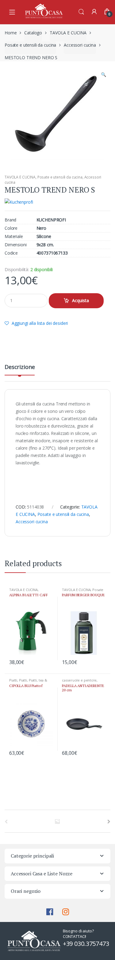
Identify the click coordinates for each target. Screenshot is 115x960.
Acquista (80, 300)
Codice (11, 253)
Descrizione (20, 367)
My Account (94, 12)
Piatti (13, 680)
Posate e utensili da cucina (30, 45)
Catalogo (33, 33)
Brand (10, 220)
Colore (11, 228)
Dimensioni (16, 245)
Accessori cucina (80, 45)
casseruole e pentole (79, 680)
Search (81, 12)
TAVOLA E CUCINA (68, 33)
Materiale (14, 236)
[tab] (20, 369)
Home (11, 33)
